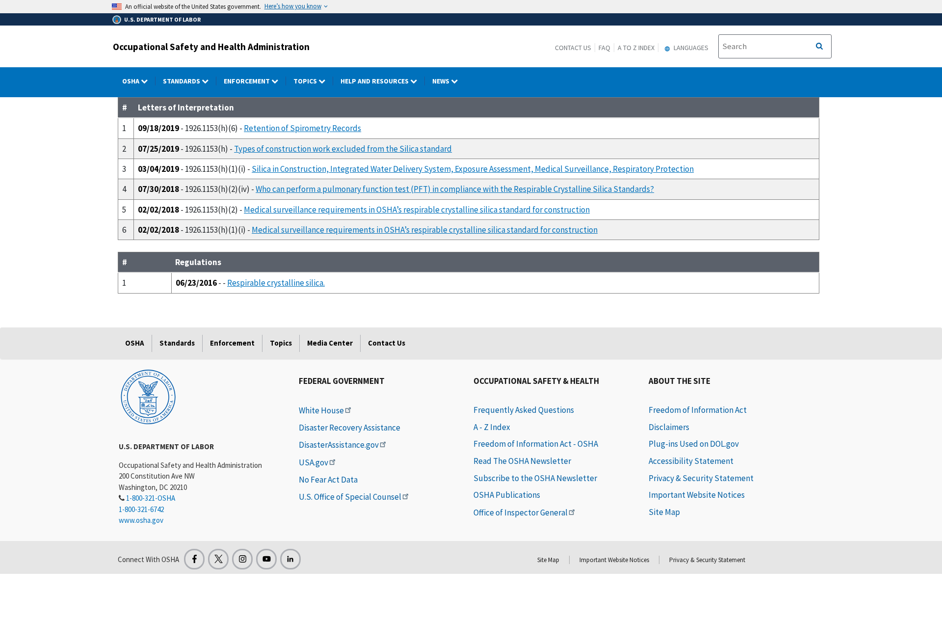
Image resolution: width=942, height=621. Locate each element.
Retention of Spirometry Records (302, 128)
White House (321, 410)
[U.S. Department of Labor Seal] (148, 396)
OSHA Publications (506, 494)
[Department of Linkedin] (290, 559)
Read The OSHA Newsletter (522, 461)
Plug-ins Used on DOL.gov (694, 443)
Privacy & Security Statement (701, 478)
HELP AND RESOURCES (375, 81)
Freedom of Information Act (698, 410)
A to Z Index (636, 47)
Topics (305, 81)
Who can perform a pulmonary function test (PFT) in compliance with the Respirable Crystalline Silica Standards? (455, 189)
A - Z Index (491, 427)
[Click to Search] (819, 46)
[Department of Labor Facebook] (194, 559)
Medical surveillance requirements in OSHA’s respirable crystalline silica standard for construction (417, 209)
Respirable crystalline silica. (276, 282)
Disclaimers (669, 427)
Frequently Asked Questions (523, 410)
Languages (690, 47)
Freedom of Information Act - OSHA (535, 443)
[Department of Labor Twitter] (218, 559)
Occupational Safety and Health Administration (211, 47)
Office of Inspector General (520, 512)
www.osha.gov (141, 520)
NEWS (441, 81)
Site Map (664, 512)
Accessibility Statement (691, 461)
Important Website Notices (697, 494)
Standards (182, 81)
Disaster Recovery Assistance (349, 427)
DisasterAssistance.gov (339, 444)
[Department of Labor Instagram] (242, 559)
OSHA (131, 81)
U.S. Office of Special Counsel (350, 496)
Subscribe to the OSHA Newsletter (535, 478)
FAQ (604, 47)
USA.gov (313, 462)
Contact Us (573, 47)
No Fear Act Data (328, 479)
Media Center (330, 343)
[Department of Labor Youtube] (266, 559)
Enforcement (247, 81)
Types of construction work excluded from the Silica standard (343, 148)
